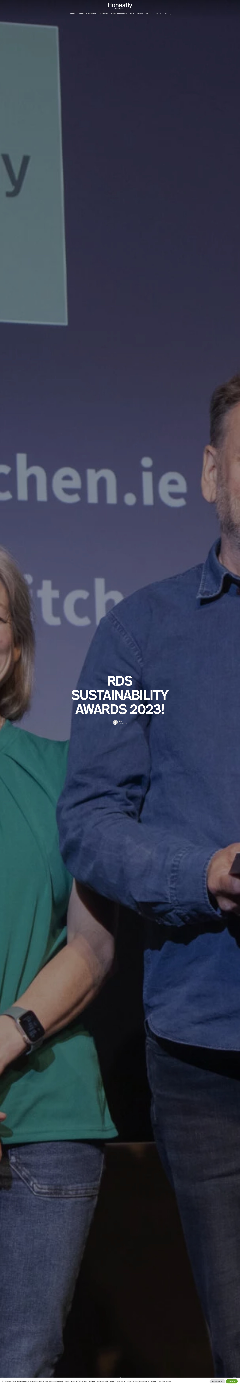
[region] (120, 1381)
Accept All (232, 1381)
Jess (120, 721)
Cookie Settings (217, 1381)
